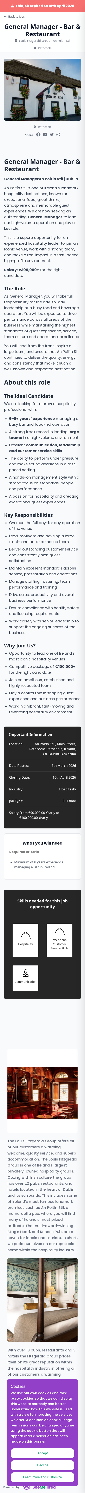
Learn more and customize (42, 1477)
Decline (42, 1465)
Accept (43, 1453)
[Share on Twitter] (52, 134)
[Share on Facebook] (38, 134)
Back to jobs (16, 16)
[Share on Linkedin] (45, 134)
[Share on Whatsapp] (58, 134)
